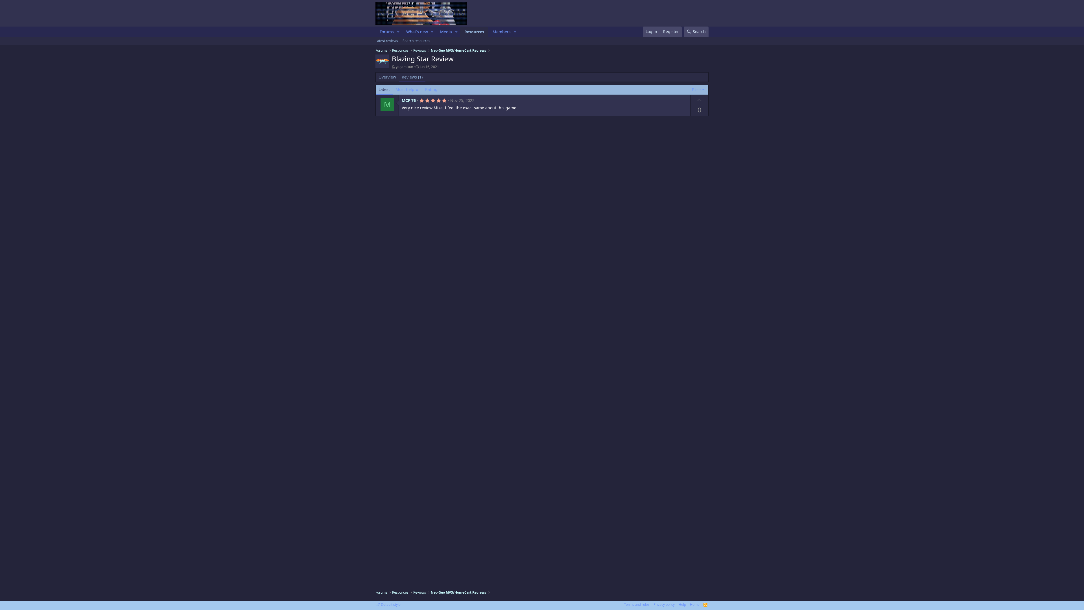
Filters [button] (696, 89)
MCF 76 (409, 100)
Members (502, 31)
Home (695, 604)
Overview (387, 77)
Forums (387, 31)
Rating (431, 89)
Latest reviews (386, 40)
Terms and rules (637, 604)
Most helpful (407, 89)
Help (682, 604)
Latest (384, 89)
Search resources (416, 40)
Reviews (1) (412, 77)
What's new (417, 31)
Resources (474, 31)
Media (446, 31)
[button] (398, 32)
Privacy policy (664, 604)
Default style (390, 604)
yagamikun (404, 66)
